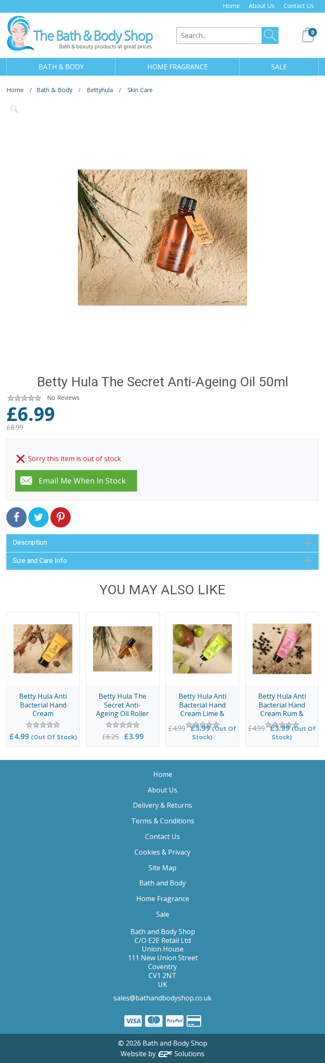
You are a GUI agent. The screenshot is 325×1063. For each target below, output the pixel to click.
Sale (162, 914)
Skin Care (140, 90)
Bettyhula (100, 90)
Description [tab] (30, 542)
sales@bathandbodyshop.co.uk (162, 998)
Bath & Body (54, 90)
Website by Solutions (163, 1053)
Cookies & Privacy (162, 852)
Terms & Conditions (162, 820)
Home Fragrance (162, 898)
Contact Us (299, 6)
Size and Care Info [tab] (40, 561)
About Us (262, 6)
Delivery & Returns (162, 805)
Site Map (162, 867)
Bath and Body (162, 883)
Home (231, 6)
